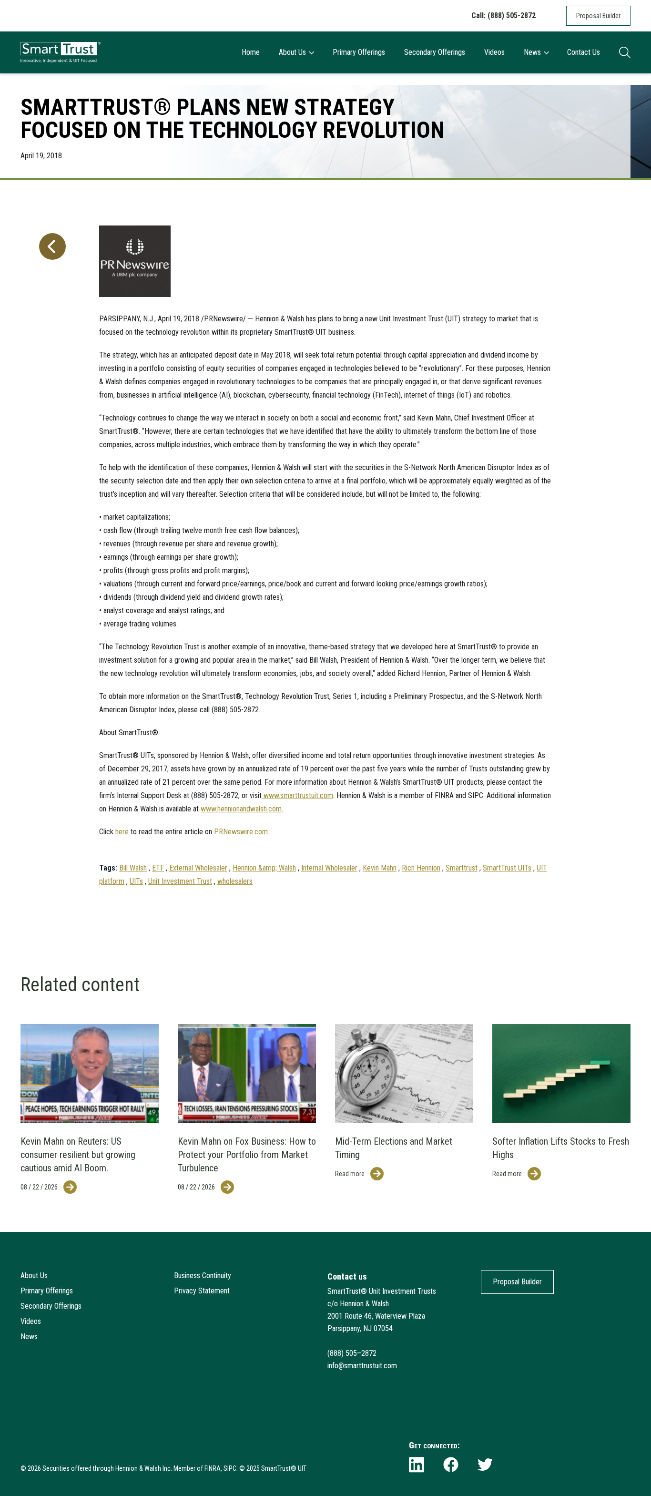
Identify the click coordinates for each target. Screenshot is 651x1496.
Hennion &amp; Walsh (264, 867)
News (532, 52)
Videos (494, 52)
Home (251, 52)
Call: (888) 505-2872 (503, 15)
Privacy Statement (202, 1290)
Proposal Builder (598, 16)
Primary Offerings (359, 52)
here (122, 831)
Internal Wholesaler (329, 867)
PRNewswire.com (241, 831)
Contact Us (583, 52)
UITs (136, 881)
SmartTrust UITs (507, 867)
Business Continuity (202, 1275)
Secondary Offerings (434, 52)
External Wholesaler (198, 867)
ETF (158, 867)
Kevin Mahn (380, 867)
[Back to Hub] (50, 549)
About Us (292, 52)
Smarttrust (462, 867)
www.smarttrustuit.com (297, 795)
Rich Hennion (421, 867)
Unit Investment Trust (180, 881)
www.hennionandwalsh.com (241, 808)
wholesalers (235, 881)
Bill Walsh (133, 867)
